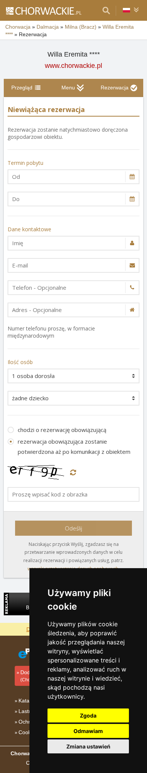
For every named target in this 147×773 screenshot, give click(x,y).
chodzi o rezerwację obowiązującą (62, 429)
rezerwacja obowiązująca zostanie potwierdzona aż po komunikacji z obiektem (74, 446)
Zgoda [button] (88, 715)
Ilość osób (20, 362)
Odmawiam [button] (88, 731)
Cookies (28, 732)
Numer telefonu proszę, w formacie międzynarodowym (51, 332)
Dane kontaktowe (29, 229)
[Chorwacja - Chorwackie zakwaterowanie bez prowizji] (43, 11)
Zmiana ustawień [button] (88, 746)
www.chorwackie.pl (73, 65)
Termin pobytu (25, 162)
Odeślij (73, 528)
